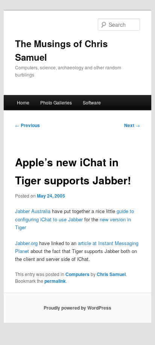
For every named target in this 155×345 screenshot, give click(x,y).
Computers (77, 274)
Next (132, 125)
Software (92, 102)
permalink (55, 281)
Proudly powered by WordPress (77, 307)
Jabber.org (26, 243)
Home (23, 102)
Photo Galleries (56, 102)
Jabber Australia (32, 211)
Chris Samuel (111, 274)
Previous (27, 125)
